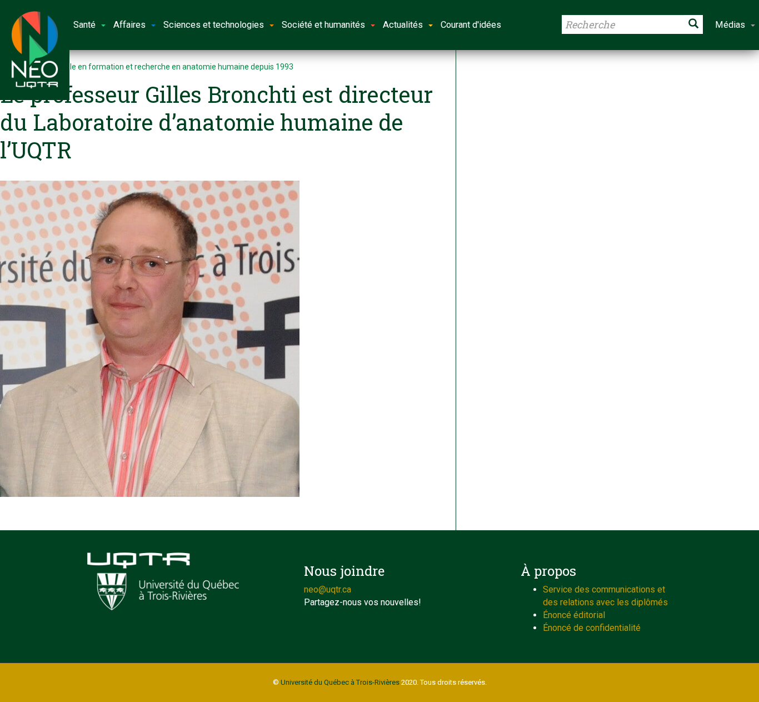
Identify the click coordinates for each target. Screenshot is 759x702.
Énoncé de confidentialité (592, 628)
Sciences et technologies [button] (213, 24)
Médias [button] (730, 24)
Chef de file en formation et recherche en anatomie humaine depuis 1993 (164, 66)
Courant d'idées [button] (471, 24)
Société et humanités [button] (323, 24)
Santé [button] (84, 24)
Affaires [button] (129, 24)
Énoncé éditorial (574, 615)
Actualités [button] (403, 24)
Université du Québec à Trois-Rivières (340, 682)
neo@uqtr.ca (327, 589)
